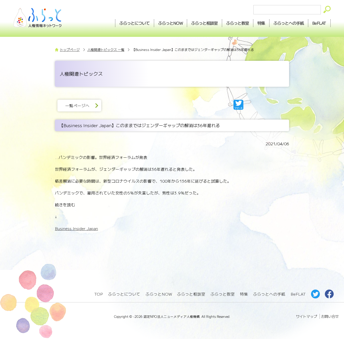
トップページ (70, 49)
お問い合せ (330, 316)
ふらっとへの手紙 (269, 294)
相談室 (204, 23)
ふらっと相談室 (191, 294)
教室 (237, 23)
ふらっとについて (134, 23)
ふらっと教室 (223, 294)
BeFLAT (319, 23)
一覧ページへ (77, 105)
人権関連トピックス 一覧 (105, 49)
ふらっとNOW (159, 294)
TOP (98, 294)
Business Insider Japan (76, 228)
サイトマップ (306, 316)
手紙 (289, 23)
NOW (170, 23)
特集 (261, 23)
